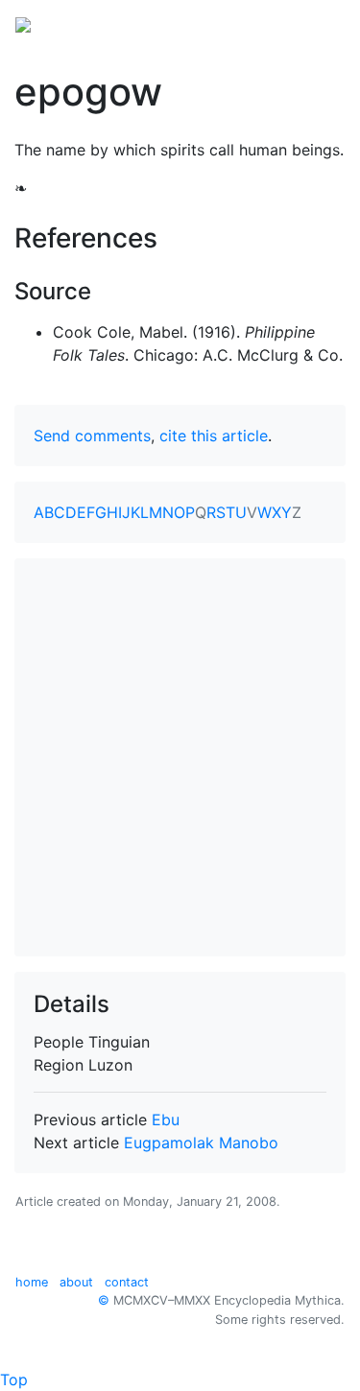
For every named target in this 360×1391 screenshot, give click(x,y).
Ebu (166, 1119)
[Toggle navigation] (318, 23)
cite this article (213, 435)
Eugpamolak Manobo (201, 1142)
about (76, 1282)
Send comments (92, 435)
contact (127, 1282)
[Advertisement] (180, 757)
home (31, 1282)
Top (14, 1379)
